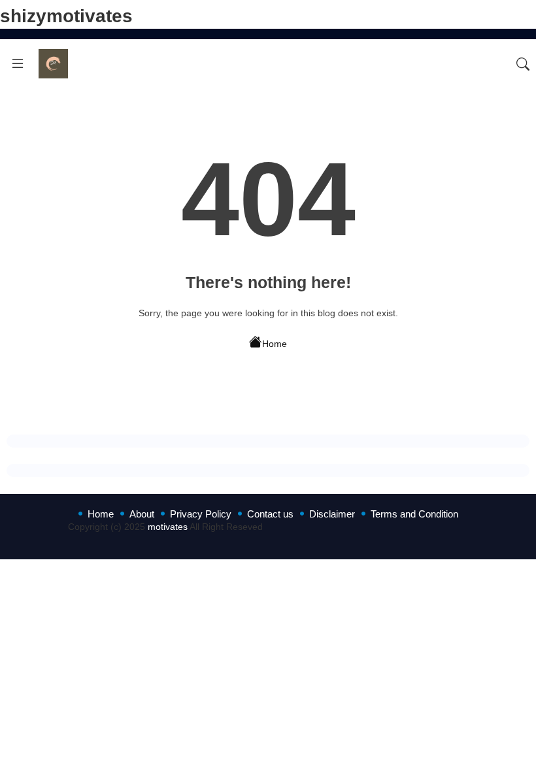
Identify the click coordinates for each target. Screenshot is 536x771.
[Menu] (17, 64)
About (141, 513)
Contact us (270, 513)
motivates (168, 526)
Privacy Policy (200, 513)
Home (274, 343)
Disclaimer (332, 513)
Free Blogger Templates (419, 539)
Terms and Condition (414, 513)
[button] (523, 64)
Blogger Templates (186, 539)
